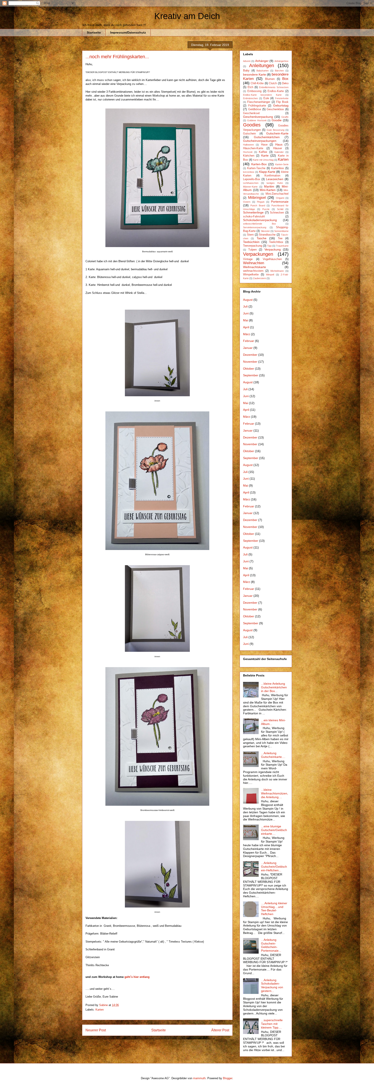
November (250, 361)
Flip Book (282, 102)
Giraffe (285, 117)
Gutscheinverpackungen (259, 140)
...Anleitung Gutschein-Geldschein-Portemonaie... (271, 945)
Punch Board (257, 205)
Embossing (254, 91)
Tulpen (252, 249)
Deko (285, 83)
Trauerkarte (282, 245)
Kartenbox (277, 168)
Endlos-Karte (276, 91)
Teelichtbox (276, 242)
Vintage (248, 259)
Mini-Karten (268, 190)
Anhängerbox (281, 61)
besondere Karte (254, 74)
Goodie (277, 120)
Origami (280, 198)
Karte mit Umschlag (263, 160)
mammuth (199, 1078)
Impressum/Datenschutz (128, 32)
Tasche (261, 238)
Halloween (248, 144)
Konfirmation (272, 175)
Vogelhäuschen (272, 259)
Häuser (277, 148)
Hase (264, 144)
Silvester (265, 231)
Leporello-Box (251, 179)
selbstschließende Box (259, 223)
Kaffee (263, 152)
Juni (246, 313)
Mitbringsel (257, 198)
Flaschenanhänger (258, 102)
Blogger (227, 1078)
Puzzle (265, 209)
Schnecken (277, 212)
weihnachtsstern (253, 270)
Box (285, 79)
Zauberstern (259, 278)
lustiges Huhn (275, 183)
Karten (99, 1009)
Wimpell (270, 274)
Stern (250, 234)
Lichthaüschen (250, 183)
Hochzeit (247, 152)
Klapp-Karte (267, 171)
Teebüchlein (251, 242)
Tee (280, 238)
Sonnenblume (281, 231)
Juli (245, 306)
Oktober (248, 368)
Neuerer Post (95, 1030)
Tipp (269, 245)
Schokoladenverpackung (260, 220)
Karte (265, 155)
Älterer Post (220, 1030)
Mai (245, 320)
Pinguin (260, 202)
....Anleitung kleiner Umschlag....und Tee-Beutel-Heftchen (274, 908)
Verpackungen (258, 254)
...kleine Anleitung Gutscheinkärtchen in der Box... (274, 687)
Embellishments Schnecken (274, 87)
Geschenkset (251, 113)
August (248, 299)
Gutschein (249, 133)
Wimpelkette (251, 274)
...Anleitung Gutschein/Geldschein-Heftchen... (274, 866)
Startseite (94, 32)
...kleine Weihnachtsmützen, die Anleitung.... (274, 793)
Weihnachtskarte (254, 267)
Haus (278, 144)
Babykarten (262, 70)
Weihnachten (253, 263)
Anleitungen (261, 65)
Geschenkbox (275, 109)
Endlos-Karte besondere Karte (262, 95)
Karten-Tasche (256, 168)
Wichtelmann (277, 271)
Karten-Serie (282, 164)
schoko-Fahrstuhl (254, 216)
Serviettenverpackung (254, 227)
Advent (246, 61)
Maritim (269, 186)
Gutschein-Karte (277, 133)
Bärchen (279, 70)
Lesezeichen (274, 179)
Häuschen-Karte (253, 148)
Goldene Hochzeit (256, 120)
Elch (250, 87)
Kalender (279, 152)
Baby (246, 70)
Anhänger (262, 61)
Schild (280, 209)
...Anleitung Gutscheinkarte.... (273, 755)
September (250, 375)
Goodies (252, 125)
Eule (266, 98)
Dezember (250, 354)
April (246, 327)
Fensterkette (282, 98)
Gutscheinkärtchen (267, 137)
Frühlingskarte (257, 105)
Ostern (246, 202)
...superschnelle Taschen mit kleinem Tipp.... (272, 1023)
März (246, 334)
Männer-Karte (250, 186)
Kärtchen (248, 155)
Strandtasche (267, 234)
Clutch (273, 83)
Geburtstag (281, 105)
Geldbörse (254, 109)
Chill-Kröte (257, 83)
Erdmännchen (250, 98)
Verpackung (272, 249)
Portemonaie (280, 201)
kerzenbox (248, 172)
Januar (248, 347)
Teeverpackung (252, 245)
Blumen (270, 79)
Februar (248, 341)
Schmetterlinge (253, 212)
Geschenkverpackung (258, 116)
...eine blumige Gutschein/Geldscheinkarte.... (274, 830)
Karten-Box (259, 164)
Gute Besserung (275, 130)
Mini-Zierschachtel (277, 193)
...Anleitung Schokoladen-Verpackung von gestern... (272, 985)
